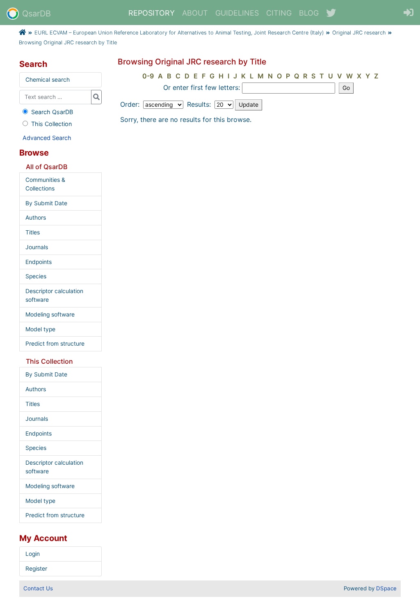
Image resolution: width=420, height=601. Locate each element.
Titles (32, 232)
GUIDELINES (237, 13)
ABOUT (195, 13)
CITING (279, 13)
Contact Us (38, 588)
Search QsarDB (52, 111)
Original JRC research (359, 33)
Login (32, 554)
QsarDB (36, 13)
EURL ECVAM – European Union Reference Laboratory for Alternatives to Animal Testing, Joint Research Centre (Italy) (179, 33)
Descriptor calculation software (54, 295)
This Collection (51, 123)
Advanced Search (47, 137)
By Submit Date (46, 203)
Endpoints (38, 262)
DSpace (386, 588)
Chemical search (47, 79)
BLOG (309, 13)
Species (35, 276)
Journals (36, 247)
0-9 (148, 76)
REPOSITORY (151, 13)
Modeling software (50, 314)
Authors (35, 217)
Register (36, 568)
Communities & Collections (45, 184)
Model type (40, 329)
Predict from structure (54, 343)
